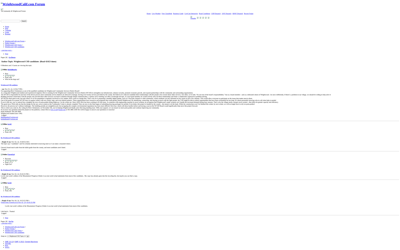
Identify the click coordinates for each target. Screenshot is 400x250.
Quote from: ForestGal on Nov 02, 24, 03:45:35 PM (18, 202)
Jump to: (3, 236)
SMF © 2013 (19, 242)
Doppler (193, 18)
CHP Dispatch (216, 13)
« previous (4, 50)
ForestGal (11, 154)
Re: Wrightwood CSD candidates (10, 138)
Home (149, 13)
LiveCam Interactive (191, 13)
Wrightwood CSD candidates (9, 85)
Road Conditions (204, 13)
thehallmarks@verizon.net (9, 117)
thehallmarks (12, 69)
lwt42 (10, 124)
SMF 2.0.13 (9, 242)
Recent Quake (248, 13)
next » (10, 50)
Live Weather (156, 13)
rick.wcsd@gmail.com (58, 110)
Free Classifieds (167, 13)
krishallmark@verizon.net (9, 119)
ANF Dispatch (226, 13)
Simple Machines (31, 242)
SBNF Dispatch (237, 13)
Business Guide (178, 13)
